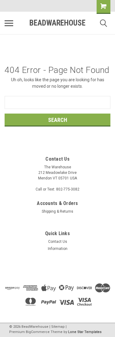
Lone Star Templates (85, 332)
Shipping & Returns (57, 211)
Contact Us (57, 241)
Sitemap (58, 327)
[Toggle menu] (9, 23)
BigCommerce (38, 332)
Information (57, 249)
